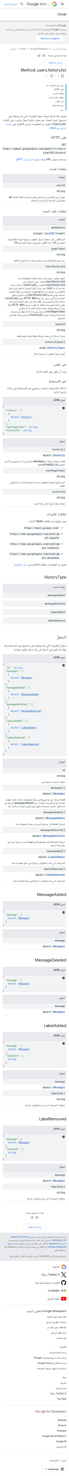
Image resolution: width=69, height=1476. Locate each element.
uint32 (50, 233)
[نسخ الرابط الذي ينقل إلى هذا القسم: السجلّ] (53, 637)
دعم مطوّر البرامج (58, 1332)
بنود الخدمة (61, 1338)
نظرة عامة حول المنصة (56, 1316)
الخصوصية (54, 1460)
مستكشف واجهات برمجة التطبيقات (51, 1368)
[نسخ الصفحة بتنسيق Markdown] (52, 76)
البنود (64, 1460)
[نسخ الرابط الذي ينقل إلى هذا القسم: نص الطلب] (50, 365)
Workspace (45, 4)
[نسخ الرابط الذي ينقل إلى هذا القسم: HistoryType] (41, 578)
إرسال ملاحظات (55, 62)
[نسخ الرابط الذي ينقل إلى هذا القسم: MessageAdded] (33, 895)
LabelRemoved (30, 744)
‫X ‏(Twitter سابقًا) (58, 1393)
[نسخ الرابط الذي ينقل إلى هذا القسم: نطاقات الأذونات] (43, 515)
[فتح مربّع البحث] (22, 4)
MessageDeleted (31, 710)
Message (26, 677)
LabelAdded (28, 727)
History (26, 417)
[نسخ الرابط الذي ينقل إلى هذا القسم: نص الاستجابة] (45, 381)
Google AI (61, 1441)
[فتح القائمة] (62, 4)
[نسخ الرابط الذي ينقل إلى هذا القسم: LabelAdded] (40, 1026)
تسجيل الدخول (10, 4)
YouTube (61, 1398)
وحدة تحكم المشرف (57, 1352)
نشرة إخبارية (61, 1388)
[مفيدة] (43, 55)
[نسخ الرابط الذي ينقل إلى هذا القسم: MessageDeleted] (31, 960)
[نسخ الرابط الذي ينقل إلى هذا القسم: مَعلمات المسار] (46, 169)
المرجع (13, 49)
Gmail (61, 14)
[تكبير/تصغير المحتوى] (47, 85)
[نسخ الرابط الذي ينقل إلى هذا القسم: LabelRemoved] (35, 1119)
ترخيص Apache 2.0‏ (57, 1243)
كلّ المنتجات (61, 1446)
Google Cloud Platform (54, 1436)
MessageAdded (30, 694)
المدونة (63, 1383)
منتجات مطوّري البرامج (56, 1322)
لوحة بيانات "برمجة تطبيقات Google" (49, 1357)
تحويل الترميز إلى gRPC (28, 159)
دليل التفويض (20, 564)
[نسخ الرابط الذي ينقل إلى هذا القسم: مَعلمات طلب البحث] (39, 211)
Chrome (62, 1425)
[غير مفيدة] (38, 55)
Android (62, 1420)
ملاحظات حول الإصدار (56, 1327)
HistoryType (56, 347)
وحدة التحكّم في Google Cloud (52, 1363)
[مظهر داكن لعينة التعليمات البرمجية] (63, 408)
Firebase (61, 1430)
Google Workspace (39, 49)
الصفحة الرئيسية (59, 49)
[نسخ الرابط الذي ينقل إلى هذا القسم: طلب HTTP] (48, 138)
